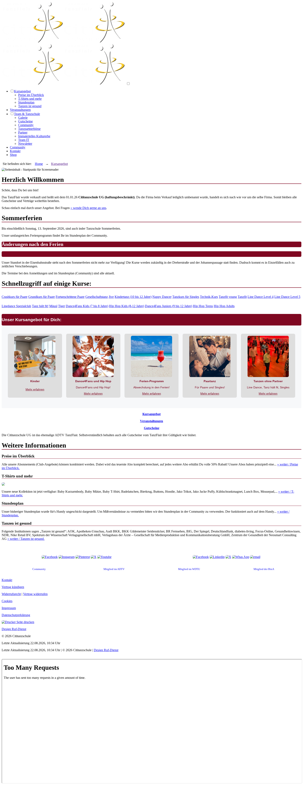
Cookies (7, 601)
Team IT (23, 140)
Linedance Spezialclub (16, 306)
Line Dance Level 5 (287, 296)
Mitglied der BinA (264, 569)
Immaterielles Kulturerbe (34, 136)
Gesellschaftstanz (96, 296)
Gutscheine (25, 121)
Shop (13, 154)
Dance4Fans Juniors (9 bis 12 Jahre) (168, 306)
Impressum (9, 608)
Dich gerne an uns (88, 208)
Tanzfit (242, 296)
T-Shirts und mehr (30, 98)
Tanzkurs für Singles (185, 296)
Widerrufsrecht (11, 594)
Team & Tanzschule (27, 114)
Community (26, 125)
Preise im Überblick (31, 95)
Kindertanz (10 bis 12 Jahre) (133, 296)
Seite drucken (25, 622)
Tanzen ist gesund (29, 106)
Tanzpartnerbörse (29, 128)
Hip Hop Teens (203, 306)
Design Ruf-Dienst (14, 629)
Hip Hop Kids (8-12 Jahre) (126, 306)
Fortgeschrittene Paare (70, 296)
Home (39, 164)
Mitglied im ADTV (113, 569)
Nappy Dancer (161, 296)
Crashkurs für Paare (14, 296)
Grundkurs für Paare (41, 296)
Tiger (61, 306)
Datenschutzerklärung (16, 615)
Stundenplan (26, 102)
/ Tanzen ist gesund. (26, 538)
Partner (22, 132)
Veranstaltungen (20, 110)
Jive (111, 296)
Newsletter (25, 143)
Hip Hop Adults (224, 306)
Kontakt (15, 151)
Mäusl (53, 306)
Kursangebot (22, 91)
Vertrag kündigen (13, 587)
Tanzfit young (228, 296)
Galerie (23, 117)
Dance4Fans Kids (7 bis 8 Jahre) (87, 306)
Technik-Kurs (209, 296)
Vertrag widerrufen (35, 594)
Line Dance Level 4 (261, 296)
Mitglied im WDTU (189, 569)
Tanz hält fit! (40, 306)
